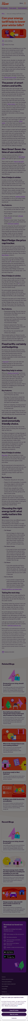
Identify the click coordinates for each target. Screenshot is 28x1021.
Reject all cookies (14, 1014)
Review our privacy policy (11, 1005)
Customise (14, 1018)
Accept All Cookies (14, 1010)
